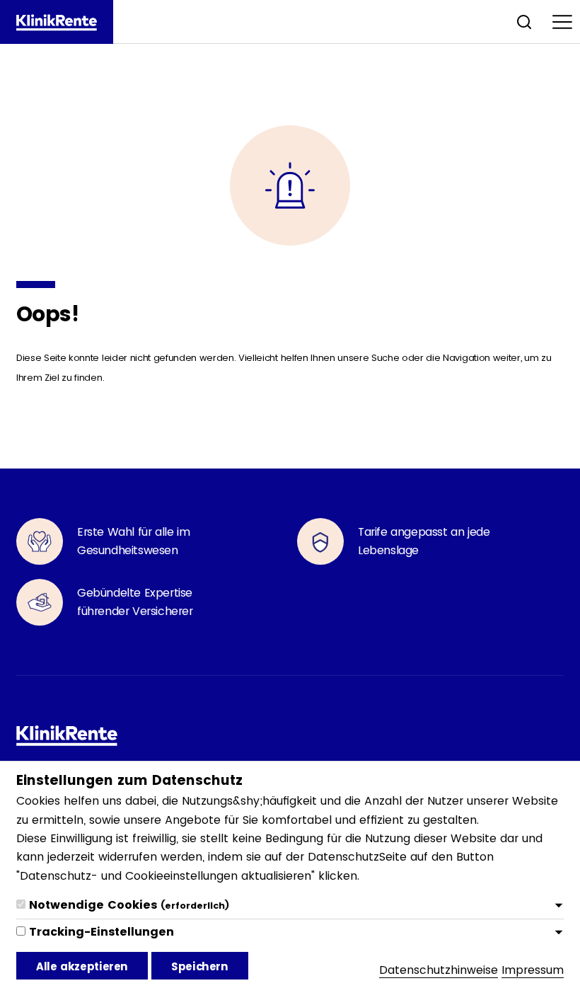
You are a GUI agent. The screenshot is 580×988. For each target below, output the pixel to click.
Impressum (532, 970)
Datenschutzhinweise (438, 970)
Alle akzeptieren (82, 966)
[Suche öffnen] (524, 21)
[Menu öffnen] (562, 21)
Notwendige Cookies (129, 905)
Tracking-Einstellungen (101, 932)
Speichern (199, 966)
